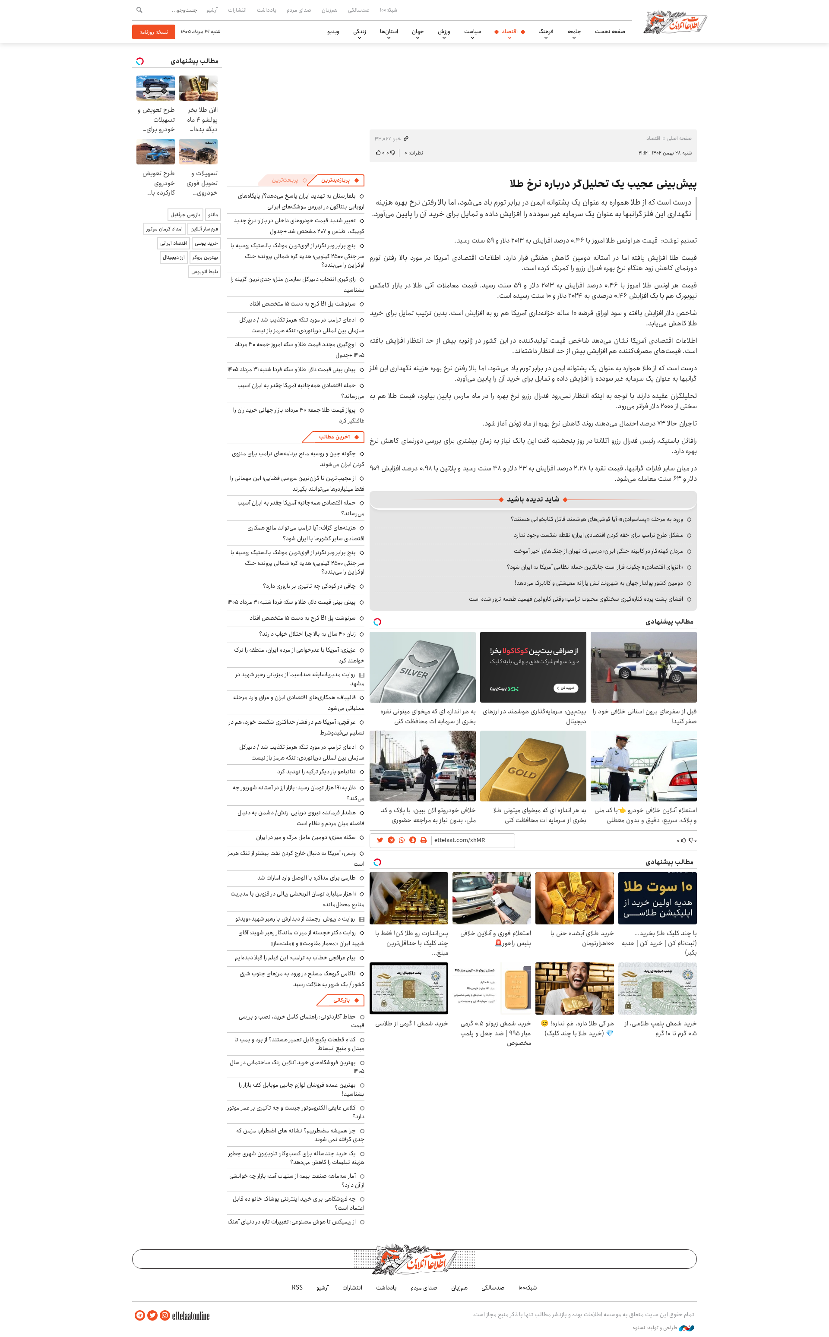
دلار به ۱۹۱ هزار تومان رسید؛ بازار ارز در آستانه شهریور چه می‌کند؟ (298, 793)
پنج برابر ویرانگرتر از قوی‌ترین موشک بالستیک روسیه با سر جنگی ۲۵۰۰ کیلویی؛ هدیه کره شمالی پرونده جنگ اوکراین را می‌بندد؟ (297, 255)
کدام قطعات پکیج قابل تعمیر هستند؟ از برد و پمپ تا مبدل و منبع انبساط (299, 1044)
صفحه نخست (610, 31)
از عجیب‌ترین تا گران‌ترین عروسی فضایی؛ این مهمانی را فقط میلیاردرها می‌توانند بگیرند (297, 483)
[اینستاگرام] (165, 1315)
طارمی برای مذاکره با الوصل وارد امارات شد (306, 878)
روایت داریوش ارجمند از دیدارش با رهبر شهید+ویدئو (295, 919)
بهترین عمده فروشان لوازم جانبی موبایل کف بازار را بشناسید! (301, 1089)
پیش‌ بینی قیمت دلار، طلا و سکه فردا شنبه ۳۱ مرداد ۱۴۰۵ (292, 369)
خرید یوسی (206, 243)
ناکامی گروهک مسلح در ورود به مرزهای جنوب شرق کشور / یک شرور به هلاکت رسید (302, 979)
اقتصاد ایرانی (173, 243)
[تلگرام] (140, 1315)
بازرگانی (341, 1000)
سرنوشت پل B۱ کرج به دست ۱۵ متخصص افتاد (303, 304)
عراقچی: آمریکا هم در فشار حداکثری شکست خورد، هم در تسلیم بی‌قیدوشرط (296, 727)
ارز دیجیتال (174, 257)
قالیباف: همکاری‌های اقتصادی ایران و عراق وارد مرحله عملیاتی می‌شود (298, 703)
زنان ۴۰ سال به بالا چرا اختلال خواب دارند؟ (307, 634)
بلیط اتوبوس (204, 272)
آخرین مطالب (334, 437)
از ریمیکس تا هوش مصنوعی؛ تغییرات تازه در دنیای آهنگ (292, 1222)
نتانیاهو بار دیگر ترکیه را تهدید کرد (316, 771)
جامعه (574, 31)
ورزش (444, 31)
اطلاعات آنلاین (675, 21)
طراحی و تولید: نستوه (656, 1328)
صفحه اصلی (679, 138)
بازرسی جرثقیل (185, 215)
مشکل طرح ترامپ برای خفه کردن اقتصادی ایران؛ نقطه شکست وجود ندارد (598, 535)
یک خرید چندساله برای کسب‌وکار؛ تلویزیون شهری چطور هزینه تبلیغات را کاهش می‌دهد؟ (296, 1158)
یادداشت (266, 10)
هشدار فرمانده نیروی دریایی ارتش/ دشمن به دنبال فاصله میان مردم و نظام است (300, 818)
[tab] (340, 180)
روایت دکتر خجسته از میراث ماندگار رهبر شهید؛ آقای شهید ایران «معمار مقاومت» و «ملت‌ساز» (301, 938)
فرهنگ (546, 31)
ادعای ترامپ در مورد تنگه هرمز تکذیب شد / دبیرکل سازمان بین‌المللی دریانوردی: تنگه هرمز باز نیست (301, 325)
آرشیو (212, 10)
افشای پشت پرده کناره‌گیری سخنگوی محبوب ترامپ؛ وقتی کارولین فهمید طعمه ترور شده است (576, 599)
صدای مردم (299, 10)
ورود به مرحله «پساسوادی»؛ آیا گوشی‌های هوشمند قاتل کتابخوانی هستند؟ (597, 519)
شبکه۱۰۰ (388, 10)
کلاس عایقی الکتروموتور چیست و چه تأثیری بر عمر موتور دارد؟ (296, 1112)
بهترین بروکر (205, 257)
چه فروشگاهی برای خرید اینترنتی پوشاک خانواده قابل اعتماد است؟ (298, 1203)
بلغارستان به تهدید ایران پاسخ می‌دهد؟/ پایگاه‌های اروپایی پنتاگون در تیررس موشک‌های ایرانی (301, 201)
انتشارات (237, 10)
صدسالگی (359, 10)
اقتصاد (510, 31)
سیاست (472, 31)
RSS (297, 1288)
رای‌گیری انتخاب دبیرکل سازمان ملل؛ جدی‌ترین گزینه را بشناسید (297, 284)
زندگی (359, 31)
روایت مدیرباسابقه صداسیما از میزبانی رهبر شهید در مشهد (299, 679)
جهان (418, 31)
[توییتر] (152, 1315)
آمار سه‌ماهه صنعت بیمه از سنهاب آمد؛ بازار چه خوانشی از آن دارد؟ (296, 1180)
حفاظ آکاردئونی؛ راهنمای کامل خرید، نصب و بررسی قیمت (301, 1021)
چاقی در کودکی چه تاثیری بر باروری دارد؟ (309, 586)
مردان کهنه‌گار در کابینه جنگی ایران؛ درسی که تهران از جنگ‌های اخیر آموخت (598, 551)
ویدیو (333, 31)
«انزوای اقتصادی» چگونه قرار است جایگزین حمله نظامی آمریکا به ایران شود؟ (595, 567)
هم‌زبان (330, 10)
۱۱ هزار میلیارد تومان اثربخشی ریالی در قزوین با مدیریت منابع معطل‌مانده (297, 899)
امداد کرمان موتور (164, 229)
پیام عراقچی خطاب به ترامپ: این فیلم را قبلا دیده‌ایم (295, 957)
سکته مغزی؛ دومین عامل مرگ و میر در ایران (306, 837)
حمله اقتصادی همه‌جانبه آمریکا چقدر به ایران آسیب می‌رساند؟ (300, 391)
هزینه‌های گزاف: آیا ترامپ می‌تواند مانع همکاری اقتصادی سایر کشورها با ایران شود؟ (305, 533)
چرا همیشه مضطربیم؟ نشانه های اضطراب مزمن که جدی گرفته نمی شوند (300, 1135)
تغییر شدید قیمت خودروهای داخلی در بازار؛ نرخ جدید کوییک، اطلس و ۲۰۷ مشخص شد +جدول (299, 226)
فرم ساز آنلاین (204, 229)
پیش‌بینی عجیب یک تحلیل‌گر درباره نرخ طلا (603, 184)
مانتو (213, 215)
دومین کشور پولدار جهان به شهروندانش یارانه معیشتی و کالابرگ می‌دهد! (599, 583)
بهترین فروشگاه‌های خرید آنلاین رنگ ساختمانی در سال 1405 (297, 1067)
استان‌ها (389, 31)
